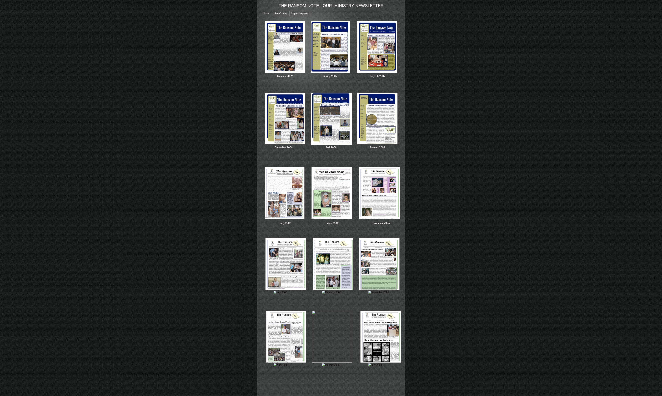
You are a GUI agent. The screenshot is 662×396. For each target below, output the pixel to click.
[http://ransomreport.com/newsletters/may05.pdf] (286, 361)
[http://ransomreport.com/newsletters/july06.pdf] (285, 289)
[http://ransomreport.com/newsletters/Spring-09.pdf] (330, 71)
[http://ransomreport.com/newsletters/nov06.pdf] (379, 217)
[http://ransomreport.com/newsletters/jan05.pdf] (332, 361)
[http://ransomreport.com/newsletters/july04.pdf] (380, 361)
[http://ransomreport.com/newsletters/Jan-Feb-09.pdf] (377, 71)
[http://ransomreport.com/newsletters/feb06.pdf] (333, 289)
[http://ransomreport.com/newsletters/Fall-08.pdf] (331, 143)
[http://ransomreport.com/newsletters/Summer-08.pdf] (377, 143)
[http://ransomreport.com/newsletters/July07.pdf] (284, 217)
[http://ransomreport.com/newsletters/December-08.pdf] (285, 143)
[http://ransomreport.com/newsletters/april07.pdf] (332, 217)
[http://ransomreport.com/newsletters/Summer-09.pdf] (285, 71)
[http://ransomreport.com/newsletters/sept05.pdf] (379, 289)
